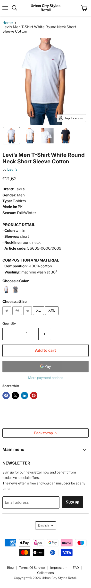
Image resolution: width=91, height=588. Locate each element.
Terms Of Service (32, 568)
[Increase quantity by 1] (45, 334)
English (43, 525)
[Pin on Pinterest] (33, 395)
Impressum (58, 568)
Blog (10, 568)
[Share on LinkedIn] (24, 395)
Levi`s (12, 169)
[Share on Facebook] (6, 395)
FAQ (76, 568)
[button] (11, 135)
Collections (45, 573)
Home (7, 23)
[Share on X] (15, 395)
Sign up (72, 502)
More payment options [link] (45, 378)
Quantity (9, 323)
